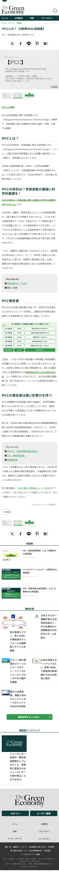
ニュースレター (44, 809)
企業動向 (19, 18)
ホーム (5, 18)
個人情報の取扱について (19, 821)
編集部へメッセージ (20, 817)
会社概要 (47, 821)
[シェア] (20, 43)
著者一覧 (8, 817)
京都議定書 (12, 459)
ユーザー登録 (44, 784)
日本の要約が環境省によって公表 (33, 488)
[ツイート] (12, 43)
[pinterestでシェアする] (37, 43)
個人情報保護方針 (36, 821)
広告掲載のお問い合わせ (37, 817)
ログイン (15, 784)
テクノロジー (47, 18)
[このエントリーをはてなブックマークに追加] (45, 43)
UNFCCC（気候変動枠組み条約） (23, 451)
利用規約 (51, 817)
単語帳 (7, 512)
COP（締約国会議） (16, 455)
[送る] (28, 43)
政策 (32, 18)
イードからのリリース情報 (30, 825)
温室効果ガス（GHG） (17, 283)
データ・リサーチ (15, 809)
